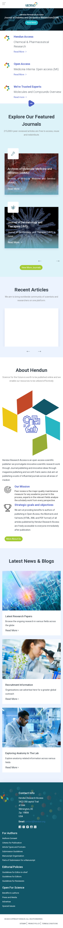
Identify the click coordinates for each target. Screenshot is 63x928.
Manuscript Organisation (13, 856)
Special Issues (8, 906)
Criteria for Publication (12, 843)
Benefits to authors (10, 893)
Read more (19, 97)
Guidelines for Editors (11, 876)
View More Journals (31, 267)
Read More (31, 23)
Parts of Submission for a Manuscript (18, 860)
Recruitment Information (19, 684)
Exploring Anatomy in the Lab (22, 753)
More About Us (13, 539)
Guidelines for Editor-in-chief (15, 872)
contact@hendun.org (35, 821)
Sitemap (23, 923)
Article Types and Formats (13, 847)
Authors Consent (9, 838)
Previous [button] (38, 259)
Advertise (6, 901)
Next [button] (56, 259)
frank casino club (43, 472)
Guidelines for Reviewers (13, 881)
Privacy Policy (34, 923)
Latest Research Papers (18, 616)
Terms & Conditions (50, 923)
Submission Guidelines (12, 851)
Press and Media (9, 897)
